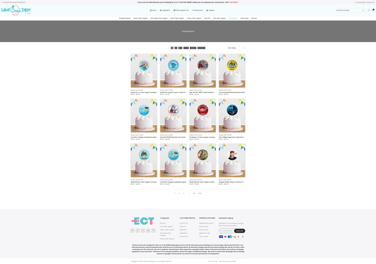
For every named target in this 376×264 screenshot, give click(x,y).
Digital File (183, 230)
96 (194, 193)
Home (154, 10)
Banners (254, 18)
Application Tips (204, 233)
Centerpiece (233, 18)
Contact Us (365, 2)
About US (183, 227)
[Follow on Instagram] (143, 230)
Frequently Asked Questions (14, 2)
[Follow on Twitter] (137, 230)
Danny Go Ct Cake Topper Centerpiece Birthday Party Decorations (155, 92)
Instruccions (198, 10)
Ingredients (166, 10)
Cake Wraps (244, 18)
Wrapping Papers (125, 18)
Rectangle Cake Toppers (159, 18)
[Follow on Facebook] (132, 230)
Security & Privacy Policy (227, 261)
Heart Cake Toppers (177, 18)
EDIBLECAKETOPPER (137, 90)
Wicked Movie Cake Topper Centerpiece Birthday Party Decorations (213, 182)
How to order (203, 236)
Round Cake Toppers (141, 18)
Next (200, 193)
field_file (207, 18)
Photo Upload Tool (182, 10)
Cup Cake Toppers (219, 18)
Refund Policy (203, 230)
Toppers (211, 10)
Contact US (184, 223)
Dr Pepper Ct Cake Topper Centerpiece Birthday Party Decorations (213, 137)
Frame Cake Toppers (194, 18)
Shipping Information (206, 223)
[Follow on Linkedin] (148, 230)
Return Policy (203, 227)
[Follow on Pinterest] (153, 230)
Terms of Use (212, 261)
